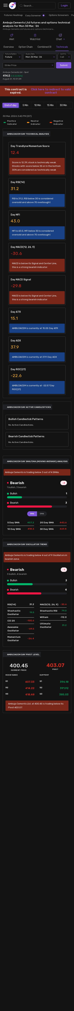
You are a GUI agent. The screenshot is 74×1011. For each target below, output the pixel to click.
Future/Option (11, 54)
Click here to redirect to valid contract (51, 91)
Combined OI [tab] (44, 47)
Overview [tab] (8, 47)
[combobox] (29, 65)
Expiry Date (30, 54)
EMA (42, 514)
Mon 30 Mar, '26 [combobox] (34, 57)
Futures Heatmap (13, 15)
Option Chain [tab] (26, 47)
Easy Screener (33, 15)
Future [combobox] (8, 57)
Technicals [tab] (62, 47)
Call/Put (63, 54)
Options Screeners (59, 15)
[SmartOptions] (12, 5)
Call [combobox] (62, 57)
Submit (63, 65)
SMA (32, 514)
